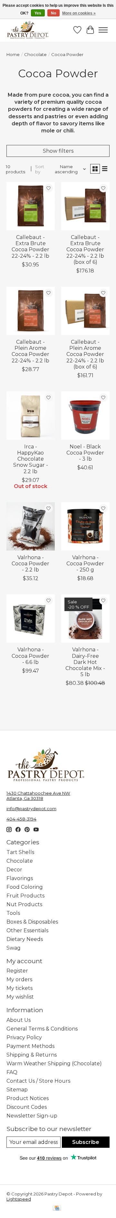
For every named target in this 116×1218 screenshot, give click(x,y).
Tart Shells (20, 852)
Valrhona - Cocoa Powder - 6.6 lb (30, 656)
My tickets (19, 988)
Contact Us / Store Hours (38, 1081)
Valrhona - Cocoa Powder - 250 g (85, 563)
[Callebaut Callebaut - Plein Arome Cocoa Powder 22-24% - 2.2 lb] (30, 311)
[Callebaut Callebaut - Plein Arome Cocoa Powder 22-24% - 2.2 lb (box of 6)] (85, 311)
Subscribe (85, 1142)
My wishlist (20, 997)
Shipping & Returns (31, 1055)
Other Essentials (27, 930)
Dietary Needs (24, 939)
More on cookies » (79, 13)
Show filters (58, 151)
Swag (13, 948)
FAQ (11, 1072)
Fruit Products (25, 896)
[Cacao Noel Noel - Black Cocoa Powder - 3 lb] (85, 415)
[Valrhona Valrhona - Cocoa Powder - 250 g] (85, 526)
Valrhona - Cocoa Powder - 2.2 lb (30, 563)
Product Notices (27, 1098)
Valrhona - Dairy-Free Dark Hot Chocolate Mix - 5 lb (85, 662)
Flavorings (19, 878)
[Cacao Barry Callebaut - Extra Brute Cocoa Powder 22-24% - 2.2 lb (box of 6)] (85, 206)
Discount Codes (26, 1107)
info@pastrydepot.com (31, 808)
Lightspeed (18, 1199)
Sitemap (17, 1090)
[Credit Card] (57, 1208)
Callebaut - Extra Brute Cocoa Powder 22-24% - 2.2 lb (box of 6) (85, 249)
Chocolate (35, 54)
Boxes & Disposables (32, 922)
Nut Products (24, 904)
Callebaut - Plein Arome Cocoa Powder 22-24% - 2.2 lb (30, 351)
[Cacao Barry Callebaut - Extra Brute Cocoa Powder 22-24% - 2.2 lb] (30, 206)
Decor (14, 870)
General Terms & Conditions (42, 1029)
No (53, 13)
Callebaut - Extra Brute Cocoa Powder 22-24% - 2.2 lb (30, 246)
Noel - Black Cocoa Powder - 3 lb (85, 453)
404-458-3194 (21, 818)
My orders (19, 979)
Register (17, 971)
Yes (37, 13)
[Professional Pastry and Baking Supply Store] (27, 30)
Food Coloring (24, 887)
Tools (13, 913)
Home (13, 54)
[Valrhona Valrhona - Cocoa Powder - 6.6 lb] (30, 618)
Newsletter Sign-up (31, 1116)
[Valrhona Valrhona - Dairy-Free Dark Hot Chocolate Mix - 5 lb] (85, 618)
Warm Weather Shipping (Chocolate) (54, 1063)
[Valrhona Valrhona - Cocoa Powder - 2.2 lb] (30, 526)
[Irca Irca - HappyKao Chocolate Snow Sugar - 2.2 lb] (30, 415)
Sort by (39, 169)
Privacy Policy (24, 1037)
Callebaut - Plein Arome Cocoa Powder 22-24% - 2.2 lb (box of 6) (85, 354)
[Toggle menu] (103, 30)
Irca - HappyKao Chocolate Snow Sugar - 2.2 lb (30, 459)
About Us (18, 1020)
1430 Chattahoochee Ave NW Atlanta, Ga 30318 (38, 796)
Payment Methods (30, 1046)
